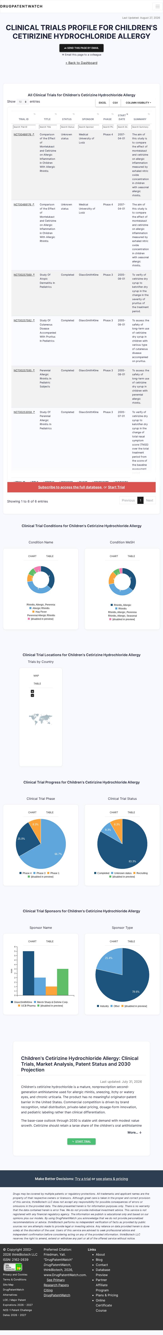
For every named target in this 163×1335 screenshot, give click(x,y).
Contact (102, 1265)
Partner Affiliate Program (102, 1285)
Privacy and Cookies (15, 1274)
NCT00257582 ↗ (24, 320)
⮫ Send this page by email (81, 47)
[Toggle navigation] (157, 6)
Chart (32, 556)
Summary (140, 119)
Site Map (8, 1284)
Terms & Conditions (14, 1279)
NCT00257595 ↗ (24, 370)
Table (49, 556)
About (100, 1254)
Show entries (23, 101)
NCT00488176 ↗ (24, 134)
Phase (107, 119)
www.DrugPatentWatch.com (65, 1275)
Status (67, 119)
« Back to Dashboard (81, 63)
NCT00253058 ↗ (24, 412)
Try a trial (83, 1179)
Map (36, 675)
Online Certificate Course (104, 1305)
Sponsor (88, 119)
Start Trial (116, 487)
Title (47, 119)
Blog (99, 1260)
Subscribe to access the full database (70, 487)
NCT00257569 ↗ (24, 274)
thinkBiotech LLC (25, 1254)
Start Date (122, 117)
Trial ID (24, 119)
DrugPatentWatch (21, 6)
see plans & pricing (112, 1179)
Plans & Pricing (107, 1295)
